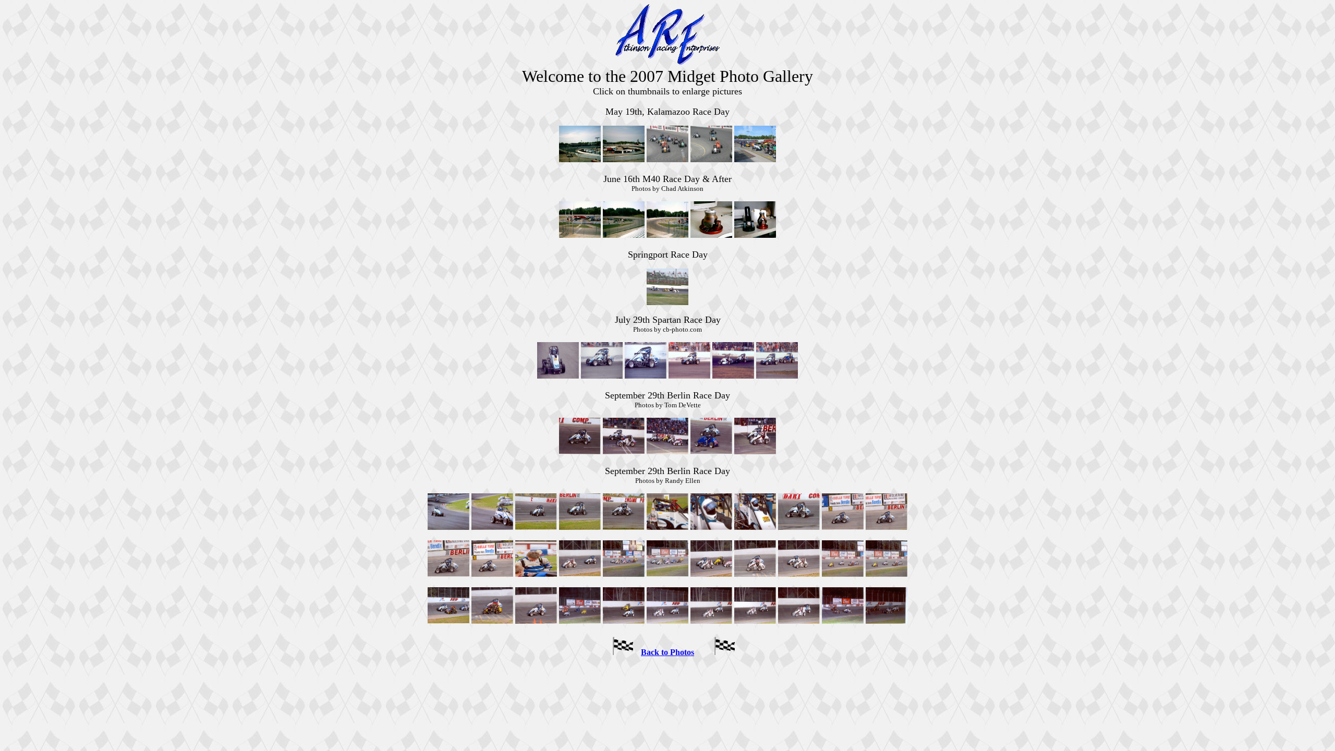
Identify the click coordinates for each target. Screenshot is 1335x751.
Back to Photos (667, 652)
